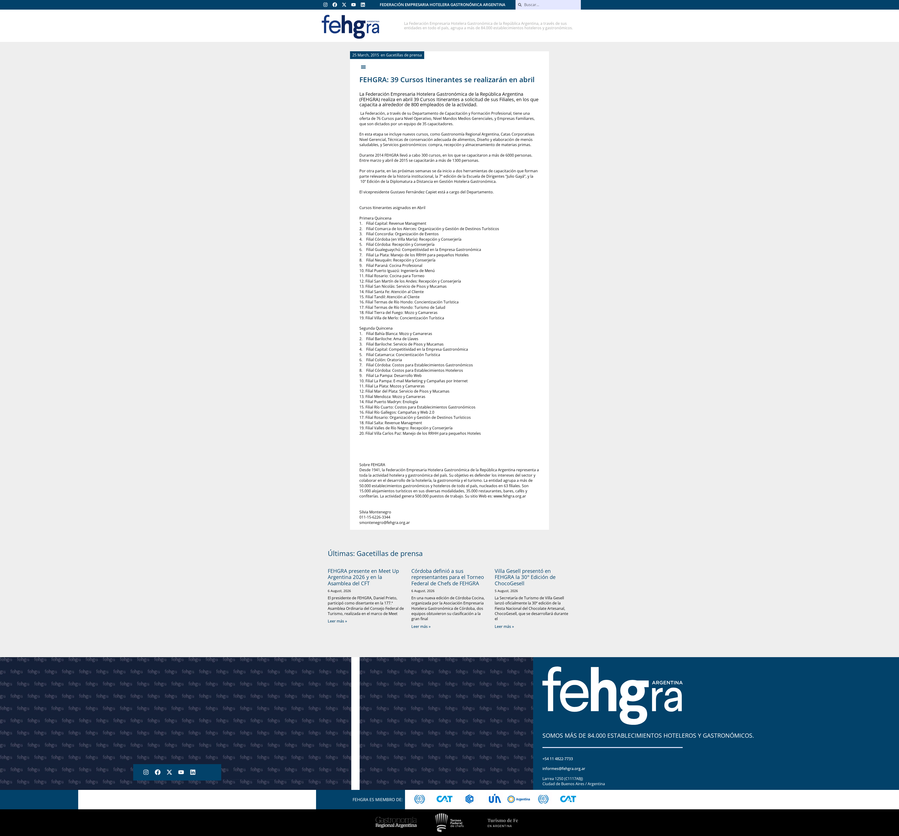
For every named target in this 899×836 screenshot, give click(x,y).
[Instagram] (325, 4)
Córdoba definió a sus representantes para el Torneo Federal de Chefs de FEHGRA (447, 577)
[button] (363, 67)
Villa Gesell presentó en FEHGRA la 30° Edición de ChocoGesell (525, 577)
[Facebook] (334, 4)
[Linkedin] (363, 4)
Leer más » (337, 621)
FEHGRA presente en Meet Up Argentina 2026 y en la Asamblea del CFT (363, 577)
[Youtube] (353, 4)
